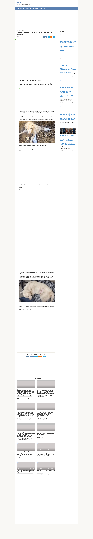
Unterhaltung (28, 8)
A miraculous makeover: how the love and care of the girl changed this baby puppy (46, 471)
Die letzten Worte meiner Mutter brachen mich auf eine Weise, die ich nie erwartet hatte (46, 433)
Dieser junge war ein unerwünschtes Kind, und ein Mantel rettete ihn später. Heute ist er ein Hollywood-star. (25, 472)
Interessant (42, 8)
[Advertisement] (46, 19)
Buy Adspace (35, 8)
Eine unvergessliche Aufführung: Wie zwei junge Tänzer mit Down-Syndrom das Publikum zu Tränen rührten (26, 453)
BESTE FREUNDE (23, 3)
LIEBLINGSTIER (21, 8)
